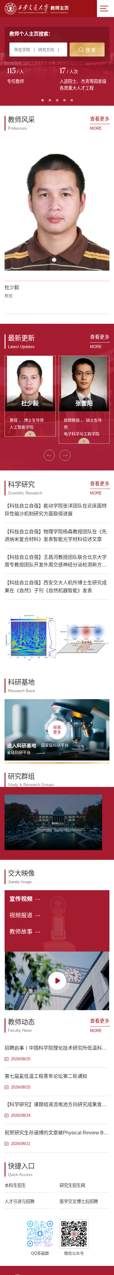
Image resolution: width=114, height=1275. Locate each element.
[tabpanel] (31, 76)
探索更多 (57, 729)
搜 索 (90, 50)
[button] (49, 455)
